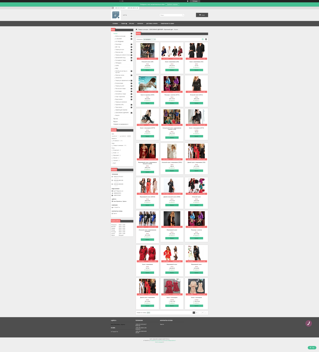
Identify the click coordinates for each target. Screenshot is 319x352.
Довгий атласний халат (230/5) (172, 196)
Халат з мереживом (147, 264)
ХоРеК (117, 65)
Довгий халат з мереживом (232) (196, 162)
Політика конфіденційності (169, 340)
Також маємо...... (119, 107)
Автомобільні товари (120, 93)
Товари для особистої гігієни (122, 55)
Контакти (140, 23)
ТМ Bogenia (118, 63)
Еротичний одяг (168, 29)
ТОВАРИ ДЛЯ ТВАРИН (121, 110)
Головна (115, 23)
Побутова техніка (119, 75)
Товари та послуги (143, 29)
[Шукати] (183, 15)
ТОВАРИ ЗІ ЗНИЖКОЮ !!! (120, 124)
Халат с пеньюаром (172, 297)
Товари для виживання (121, 102)
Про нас (131, 23)
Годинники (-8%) (119, 104)
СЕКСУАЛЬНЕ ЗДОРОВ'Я (156, 29)
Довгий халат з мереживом (147, 297)
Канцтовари (118, 44)
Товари (123, 23)
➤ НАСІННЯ (118, 38)
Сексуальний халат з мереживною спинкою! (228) (172, 128)
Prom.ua (167, 339)
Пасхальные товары (120, 88)
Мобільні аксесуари (120, 36)
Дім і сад (117, 46)
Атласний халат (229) (147, 61)
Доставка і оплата (152, 23)
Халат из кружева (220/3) (147, 94)
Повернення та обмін (167, 23)
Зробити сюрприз (172, 4)
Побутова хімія (119, 52)
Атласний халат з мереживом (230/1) (172, 162)
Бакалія (117, 115)
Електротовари (119, 83)
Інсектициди (118, 91)
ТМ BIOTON (118, 77)
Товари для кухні (119, 49)
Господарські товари (120, 60)
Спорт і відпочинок (120, 96)
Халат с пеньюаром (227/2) (196, 128)
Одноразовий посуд (120, 57)
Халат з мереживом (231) (196, 61)
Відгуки (115, 121)
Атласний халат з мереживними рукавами (147, 230)
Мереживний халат (172, 230)
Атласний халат (196, 196)
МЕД (116, 68)
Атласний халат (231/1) (196, 94)
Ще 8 (114, 163)
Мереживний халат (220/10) (147, 196)
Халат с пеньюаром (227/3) (147, 128)
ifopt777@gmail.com (118, 191)
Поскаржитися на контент (156, 340)
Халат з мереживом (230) (172, 61)
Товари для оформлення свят (123, 80)
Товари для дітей (119, 86)
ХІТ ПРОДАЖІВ (119, 41)
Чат (313, 347)
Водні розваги (118, 99)
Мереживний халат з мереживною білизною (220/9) (147, 163)
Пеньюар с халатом (196, 230)
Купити (147, 70)
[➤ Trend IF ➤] (116, 15)
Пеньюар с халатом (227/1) (171, 94)
